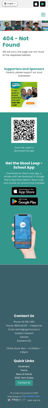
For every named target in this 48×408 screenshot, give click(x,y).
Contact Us (24, 382)
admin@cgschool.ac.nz (27, 329)
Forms (24, 370)
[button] (10, 3)
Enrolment (24, 366)
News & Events (24, 374)
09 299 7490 (28, 321)
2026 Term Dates (24, 377)
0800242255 (20, 325)
